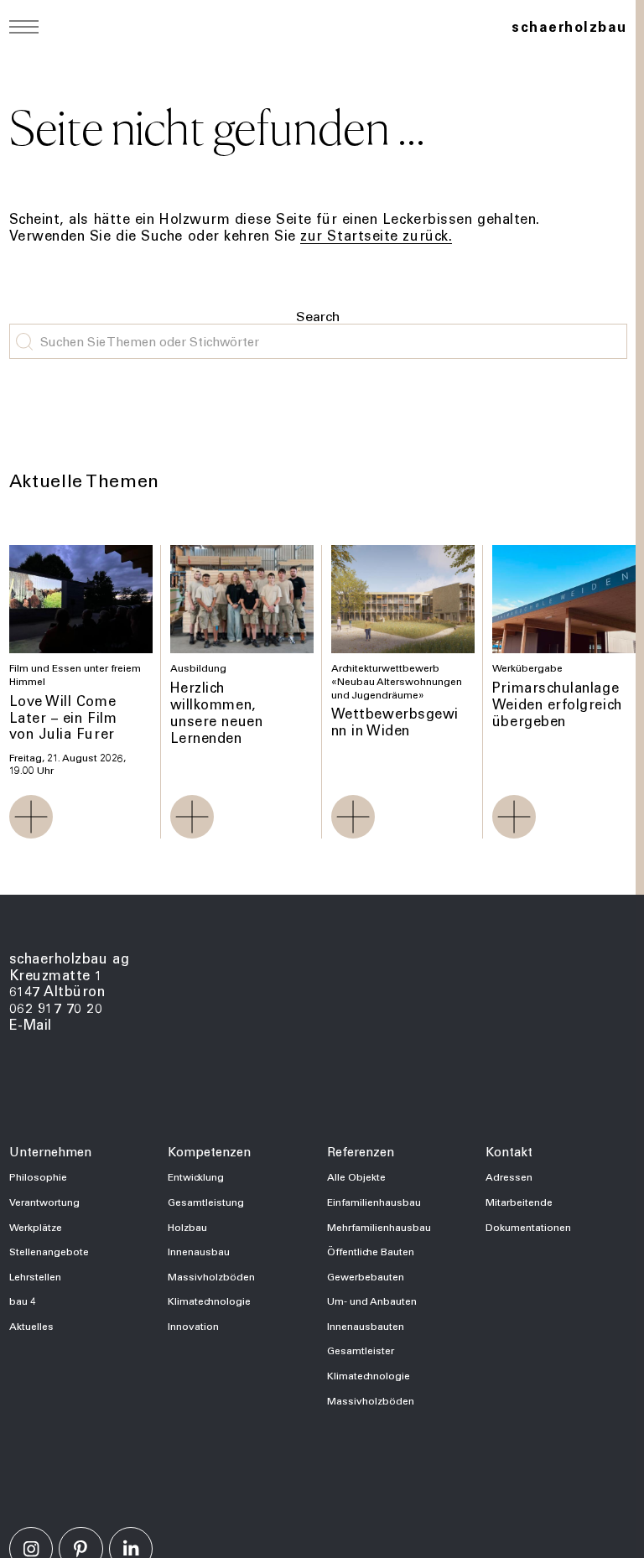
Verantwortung (44, 1201)
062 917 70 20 (56, 1007)
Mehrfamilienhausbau (379, 1226)
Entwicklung (196, 1176)
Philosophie (38, 1176)
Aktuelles (31, 1325)
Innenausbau (199, 1251)
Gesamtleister (360, 1350)
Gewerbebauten (365, 1276)
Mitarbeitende (519, 1201)
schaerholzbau (569, 26)
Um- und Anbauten (372, 1300)
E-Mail (30, 1024)
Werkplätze (35, 1226)
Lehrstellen (35, 1276)
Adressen (509, 1176)
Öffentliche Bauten (370, 1251)
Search (318, 316)
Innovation (193, 1325)
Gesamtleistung (206, 1201)
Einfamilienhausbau (374, 1201)
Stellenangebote (49, 1251)
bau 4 (22, 1300)
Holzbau (187, 1226)
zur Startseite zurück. (376, 235)
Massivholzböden (211, 1276)
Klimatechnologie (209, 1300)
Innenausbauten (365, 1325)
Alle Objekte (356, 1176)
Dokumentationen (528, 1226)
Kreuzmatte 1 (56, 975)
